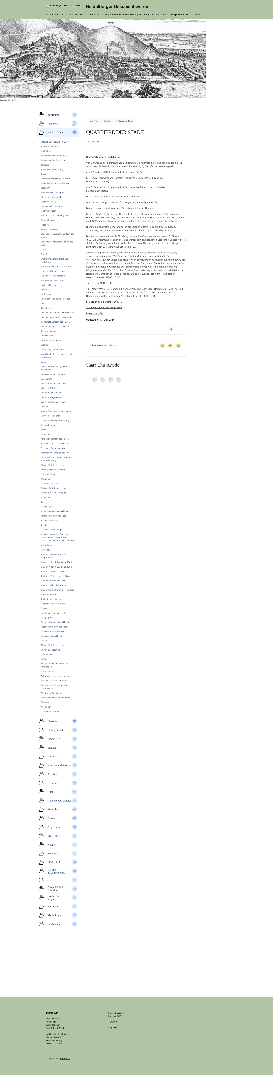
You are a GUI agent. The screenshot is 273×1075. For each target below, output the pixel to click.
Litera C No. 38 (94, 313)
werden (120, 1013)
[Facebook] (95, 380)
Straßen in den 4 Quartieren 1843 (104, 301)
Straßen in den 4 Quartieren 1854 (104, 307)
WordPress (65, 1058)
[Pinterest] (119, 380)
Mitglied (112, 1013)
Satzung (113, 1021)
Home (90, 121)
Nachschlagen (110, 121)
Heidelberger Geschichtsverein (117, 6)
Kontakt (112, 1027)
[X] (103, 380)
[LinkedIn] (111, 380)
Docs (98, 121)
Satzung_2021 (114, 1016)
